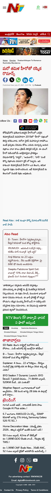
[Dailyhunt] (46, 121)
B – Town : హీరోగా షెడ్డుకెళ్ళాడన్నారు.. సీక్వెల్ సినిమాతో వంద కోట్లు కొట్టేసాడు (23, 355)
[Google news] (35, 121)
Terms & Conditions (39, 490)
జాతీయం (44, 34)
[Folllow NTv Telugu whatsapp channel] (38, 7)
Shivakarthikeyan (10, 332)
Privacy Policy (22, 490)
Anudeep (14, 328)
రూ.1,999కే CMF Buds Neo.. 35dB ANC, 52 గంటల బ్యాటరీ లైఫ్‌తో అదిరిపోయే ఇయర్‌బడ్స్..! (24, 449)
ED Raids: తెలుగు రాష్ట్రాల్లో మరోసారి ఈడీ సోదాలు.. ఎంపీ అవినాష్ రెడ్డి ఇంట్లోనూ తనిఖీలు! (23, 346)
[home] (1, 34)
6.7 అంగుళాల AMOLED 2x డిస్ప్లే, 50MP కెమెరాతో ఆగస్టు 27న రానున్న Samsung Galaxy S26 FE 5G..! (25, 417)
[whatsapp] (19, 80)
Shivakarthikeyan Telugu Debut (31, 332)
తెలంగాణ (20, 34)
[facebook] (5, 80)
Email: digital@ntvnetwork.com (25, 480)
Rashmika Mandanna (29, 328)
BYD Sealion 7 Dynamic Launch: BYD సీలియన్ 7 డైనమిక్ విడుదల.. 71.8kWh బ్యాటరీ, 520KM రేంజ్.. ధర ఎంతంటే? (24, 379)
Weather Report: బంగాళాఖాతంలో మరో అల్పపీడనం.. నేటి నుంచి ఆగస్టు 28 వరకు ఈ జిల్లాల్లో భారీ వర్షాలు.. (25, 391)
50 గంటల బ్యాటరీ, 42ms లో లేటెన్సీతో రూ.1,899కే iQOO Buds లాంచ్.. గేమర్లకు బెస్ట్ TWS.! (24, 438)
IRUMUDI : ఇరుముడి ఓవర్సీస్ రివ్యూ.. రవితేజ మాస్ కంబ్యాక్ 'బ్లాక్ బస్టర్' (25, 250)
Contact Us (9, 490)
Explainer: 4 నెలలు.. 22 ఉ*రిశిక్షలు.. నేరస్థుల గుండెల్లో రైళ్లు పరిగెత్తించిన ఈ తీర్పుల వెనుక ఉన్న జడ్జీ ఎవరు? (25, 366)
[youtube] (35, 461)
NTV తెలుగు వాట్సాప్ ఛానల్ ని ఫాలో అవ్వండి (25, 320)
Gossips (12, 60)
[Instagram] (20, 121)
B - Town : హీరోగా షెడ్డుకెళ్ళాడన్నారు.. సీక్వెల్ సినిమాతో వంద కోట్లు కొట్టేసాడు (25, 241)
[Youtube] (30, 121)
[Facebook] (15, 121)
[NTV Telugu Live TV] (45, 7)
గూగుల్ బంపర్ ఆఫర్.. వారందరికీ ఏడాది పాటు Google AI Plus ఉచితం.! (22, 407)
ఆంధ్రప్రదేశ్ (9, 34)
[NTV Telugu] (15, 7)
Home (5, 60)
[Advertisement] (25, 195)
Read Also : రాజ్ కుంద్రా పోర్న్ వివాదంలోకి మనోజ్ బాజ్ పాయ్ (25, 222)
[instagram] (22, 461)
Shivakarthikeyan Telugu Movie (15, 336)
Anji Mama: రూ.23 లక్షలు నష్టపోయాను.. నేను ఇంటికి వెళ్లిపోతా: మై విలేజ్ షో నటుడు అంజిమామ (25, 260)
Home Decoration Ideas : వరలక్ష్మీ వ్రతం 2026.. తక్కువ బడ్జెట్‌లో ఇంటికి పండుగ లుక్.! (22, 428)
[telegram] (32, 80)
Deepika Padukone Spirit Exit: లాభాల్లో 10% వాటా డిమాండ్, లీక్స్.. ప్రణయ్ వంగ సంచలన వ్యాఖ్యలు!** (24, 273)
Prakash (38, 85)
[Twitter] (25, 121)
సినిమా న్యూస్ (32, 34)
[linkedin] (25, 80)
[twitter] (12, 80)
